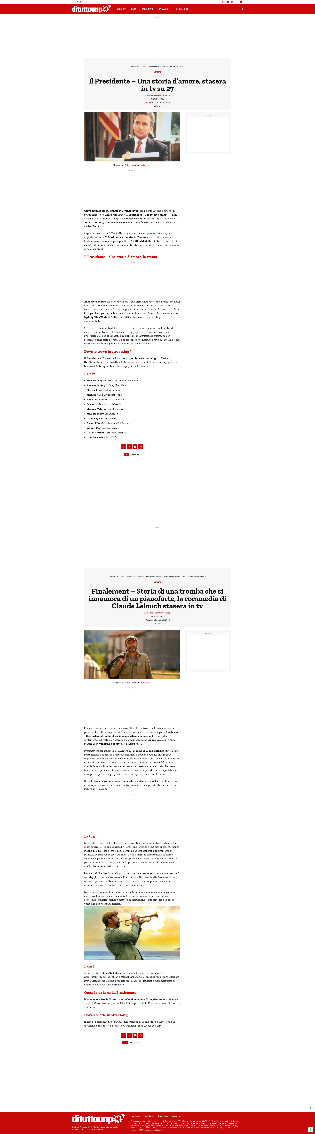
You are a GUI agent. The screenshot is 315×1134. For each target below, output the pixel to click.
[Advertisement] (157, 36)
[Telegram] (227, 2)
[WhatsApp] (236, 2)
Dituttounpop (134, 67)
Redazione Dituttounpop (158, 95)
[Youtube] (241, 2)
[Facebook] (219, 2)
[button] (241, 9)
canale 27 (135, 454)
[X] (232, 2)
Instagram (145, 165)
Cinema (143, 67)
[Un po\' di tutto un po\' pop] (91, 9)
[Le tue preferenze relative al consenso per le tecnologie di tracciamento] (310, 1129)
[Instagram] (223, 2)
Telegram (129, 165)
